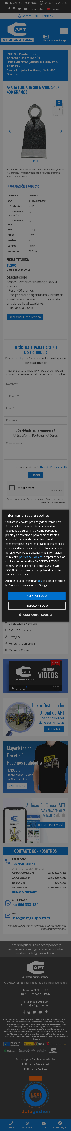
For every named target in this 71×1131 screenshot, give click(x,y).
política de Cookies (30, 557)
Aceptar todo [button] (37, 595)
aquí (40, 580)
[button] (35, 614)
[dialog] (35, 565)
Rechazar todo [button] (37, 605)
